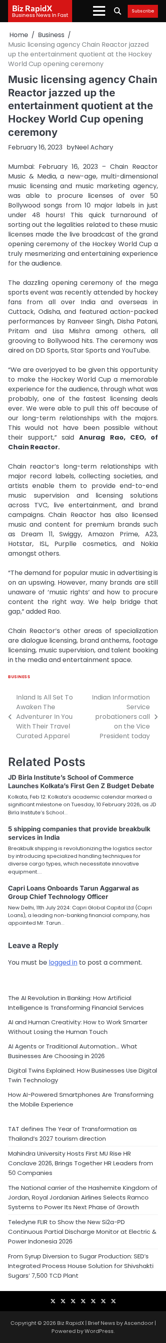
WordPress (99, 1331)
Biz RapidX (32, 8)
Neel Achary (94, 147)
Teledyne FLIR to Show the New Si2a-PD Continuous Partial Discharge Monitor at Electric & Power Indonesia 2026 (82, 1231)
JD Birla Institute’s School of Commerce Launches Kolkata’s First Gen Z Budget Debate (81, 781)
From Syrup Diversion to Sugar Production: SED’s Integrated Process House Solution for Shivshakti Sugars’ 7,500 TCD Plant (81, 1266)
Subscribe (143, 11)
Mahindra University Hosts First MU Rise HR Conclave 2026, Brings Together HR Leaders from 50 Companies (80, 1163)
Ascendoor (139, 1323)
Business (19, 677)
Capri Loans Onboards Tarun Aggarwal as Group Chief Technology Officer (73, 892)
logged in (63, 962)
